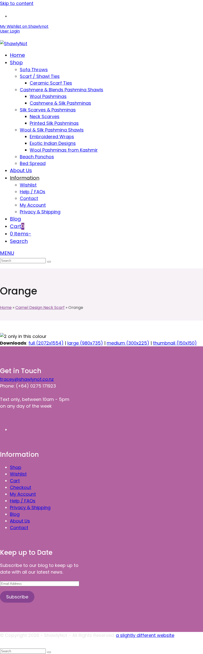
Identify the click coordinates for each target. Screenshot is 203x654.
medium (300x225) (128, 343)
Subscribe (17, 597)
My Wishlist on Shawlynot (24, 26)
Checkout (20, 487)
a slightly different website (145, 635)
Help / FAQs (22, 501)
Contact (19, 527)
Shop (15, 467)
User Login (10, 31)
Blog (15, 514)
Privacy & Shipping (30, 507)
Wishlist (18, 474)
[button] (17, 226)
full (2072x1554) (46, 343)
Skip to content (16, 3)
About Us (20, 521)
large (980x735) (85, 343)
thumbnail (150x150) (175, 343)
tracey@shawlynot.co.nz (27, 379)
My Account (23, 494)
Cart (15, 481)
